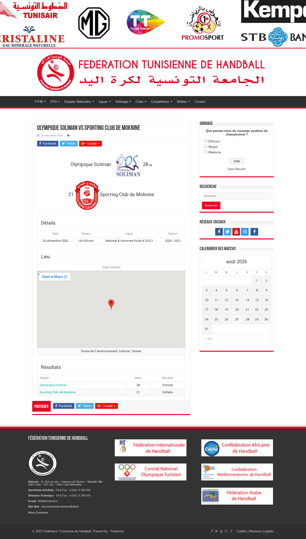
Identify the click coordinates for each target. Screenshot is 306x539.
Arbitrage (121, 101)
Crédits (242, 531)
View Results (237, 169)
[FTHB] (153, 71)
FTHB (39, 101)
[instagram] (245, 232)
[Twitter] (227, 232)
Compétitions (160, 101)
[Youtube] (236, 232)
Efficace (214, 141)
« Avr (209, 338)
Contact (200, 101)
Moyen (213, 147)
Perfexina (117, 531)
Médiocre (214, 152)
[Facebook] (219, 232)
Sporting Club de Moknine (58, 392)
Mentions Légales (261, 531)
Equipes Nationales (77, 101)
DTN (53, 101)
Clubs (139, 101)
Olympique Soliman (53, 385)
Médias (182, 101)
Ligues (103, 101)
